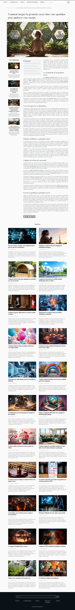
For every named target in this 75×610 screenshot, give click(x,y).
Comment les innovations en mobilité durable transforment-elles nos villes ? (50, 280)
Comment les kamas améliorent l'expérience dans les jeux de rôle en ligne (52, 346)
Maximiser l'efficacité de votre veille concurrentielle (52, 513)
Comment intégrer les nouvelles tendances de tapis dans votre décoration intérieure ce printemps (14, 128)
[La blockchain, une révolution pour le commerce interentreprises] (22, 503)
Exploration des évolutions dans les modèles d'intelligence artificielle (50, 313)
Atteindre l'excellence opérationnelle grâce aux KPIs (14, 72)
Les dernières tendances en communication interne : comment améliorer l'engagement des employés (14, 109)
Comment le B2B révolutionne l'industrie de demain (52, 546)
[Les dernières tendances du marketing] (53, 568)
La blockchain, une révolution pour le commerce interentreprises (20, 513)
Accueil (8, 8)
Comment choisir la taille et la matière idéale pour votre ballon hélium (21, 346)
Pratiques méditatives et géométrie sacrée (32, 68)
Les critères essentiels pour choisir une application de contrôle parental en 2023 (52, 480)
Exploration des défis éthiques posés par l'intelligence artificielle (22, 380)
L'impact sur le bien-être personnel (31, 71)
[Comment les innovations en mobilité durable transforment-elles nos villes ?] (53, 269)
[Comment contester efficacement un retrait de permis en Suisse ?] (22, 302)
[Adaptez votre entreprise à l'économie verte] (22, 568)
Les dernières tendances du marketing (48, 578)
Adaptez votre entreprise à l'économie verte (19, 578)
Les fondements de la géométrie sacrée (32, 63)
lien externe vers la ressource (31, 180)
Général (42, 2)
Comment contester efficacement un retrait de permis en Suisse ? (21, 313)
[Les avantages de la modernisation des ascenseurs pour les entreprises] (14, 83)
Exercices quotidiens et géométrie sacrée (32, 73)
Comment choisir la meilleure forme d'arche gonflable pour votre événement (52, 380)
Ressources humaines (32, 2)
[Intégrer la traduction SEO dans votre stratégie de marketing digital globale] (53, 403)
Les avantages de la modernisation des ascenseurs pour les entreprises (14, 90)
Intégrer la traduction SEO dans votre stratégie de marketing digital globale (52, 413)
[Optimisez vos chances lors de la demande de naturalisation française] (53, 235)
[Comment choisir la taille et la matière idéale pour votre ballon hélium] (22, 336)
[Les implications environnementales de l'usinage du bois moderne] (22, 403)
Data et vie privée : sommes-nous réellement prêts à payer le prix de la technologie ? (21, 246)
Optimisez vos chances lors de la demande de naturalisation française (50, 246)
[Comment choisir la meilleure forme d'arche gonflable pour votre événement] (53, 369)
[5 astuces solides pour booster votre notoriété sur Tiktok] (22, 436)
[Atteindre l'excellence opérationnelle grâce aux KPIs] (14, 66)
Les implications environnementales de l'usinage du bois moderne (21, 413)
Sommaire (28, 61)
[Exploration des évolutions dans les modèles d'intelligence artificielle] (53, 302)
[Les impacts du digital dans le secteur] (22, 536)
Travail (5, 2)
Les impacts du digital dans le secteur (17, 546)
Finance (22, 2)
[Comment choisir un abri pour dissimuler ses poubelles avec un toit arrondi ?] (22, 269)
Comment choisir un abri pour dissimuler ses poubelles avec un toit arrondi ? (22, 280)
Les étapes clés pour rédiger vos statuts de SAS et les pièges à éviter (22, 480)
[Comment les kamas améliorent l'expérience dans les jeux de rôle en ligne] (53, 336)
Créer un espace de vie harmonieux (31, 66)
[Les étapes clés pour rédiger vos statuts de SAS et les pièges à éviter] (22, 469)
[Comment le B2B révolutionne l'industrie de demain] (53, 536)
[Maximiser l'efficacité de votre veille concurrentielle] (53, 503)
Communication (14, 2)
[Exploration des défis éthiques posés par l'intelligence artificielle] (22, 369)
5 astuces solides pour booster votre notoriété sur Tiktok (20, 447)
